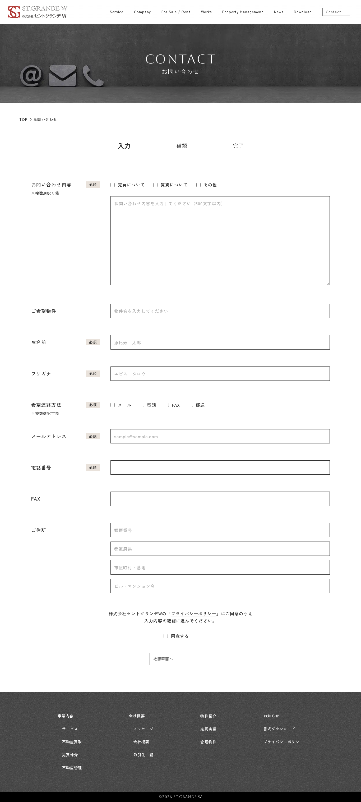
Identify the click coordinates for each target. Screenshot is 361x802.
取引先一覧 (143, 754)
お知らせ (271, 715)
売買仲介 (70, 754)
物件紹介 (208, 715)
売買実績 (208, 728)
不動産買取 (72, 741)
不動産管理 (72, 767)
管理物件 (208, 741)
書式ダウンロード (279, 728)
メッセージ (143, 728)
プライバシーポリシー (193, 613)
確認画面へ (163, 659)
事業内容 (65, 715)
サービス (70, 728)
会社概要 (137, 715)
